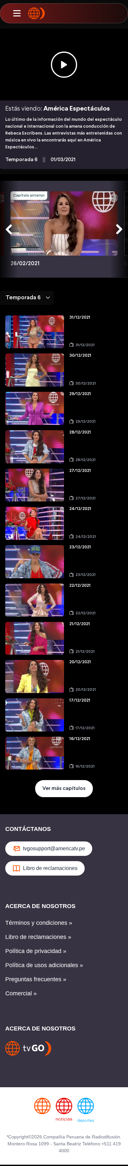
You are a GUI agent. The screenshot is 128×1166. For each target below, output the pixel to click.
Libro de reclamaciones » (38, 937)
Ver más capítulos (64, 788)
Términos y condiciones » (38, 923)
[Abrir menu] (17, 13)
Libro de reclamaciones (50, 868)
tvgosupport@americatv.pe (54, 848)
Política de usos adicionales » (44, 965)
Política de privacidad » (35, 951)
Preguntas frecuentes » (35, 979)
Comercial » (21, 993)
